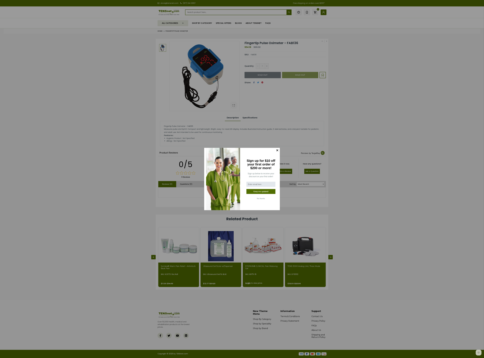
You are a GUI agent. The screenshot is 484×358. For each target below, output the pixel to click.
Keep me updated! (260, 191)
